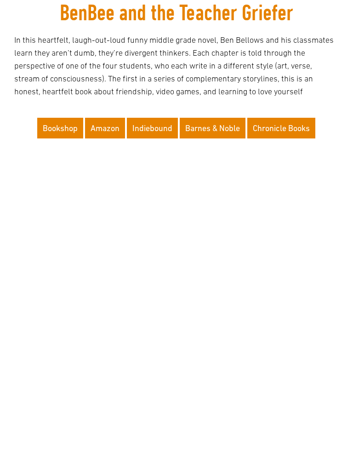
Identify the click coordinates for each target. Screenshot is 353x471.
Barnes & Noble (212, 128)
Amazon (105, 128)
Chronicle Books (281, 128)
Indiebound (152, 128)
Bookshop (60, 128)
